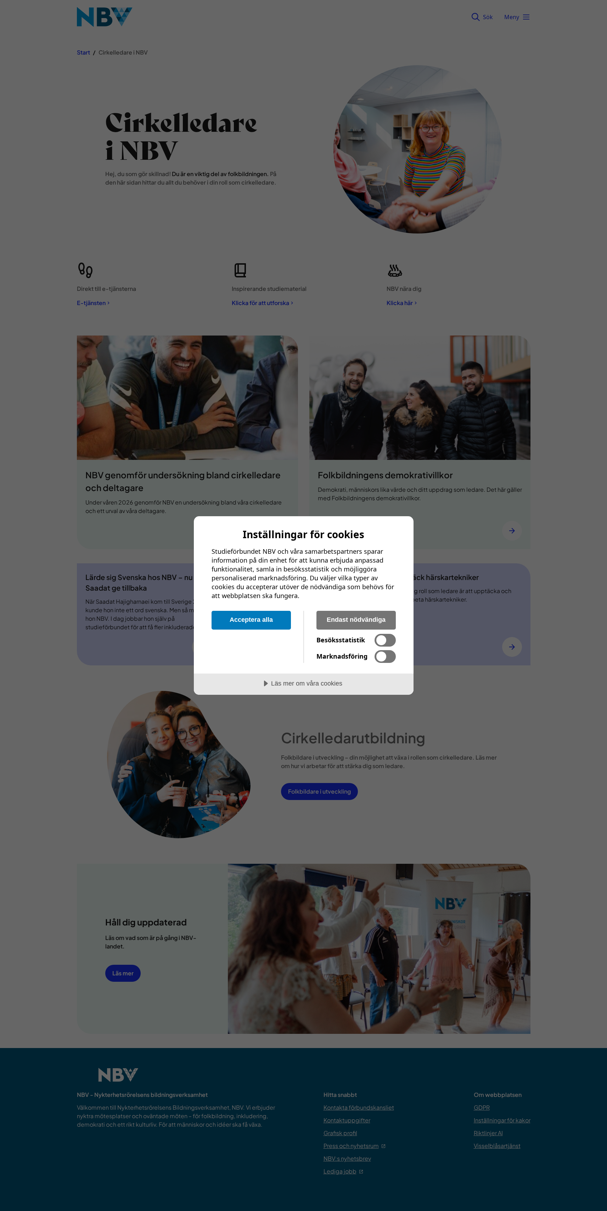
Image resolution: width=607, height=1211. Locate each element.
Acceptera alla (251, 619)
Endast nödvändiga (356, 619)
